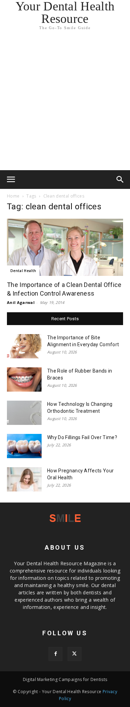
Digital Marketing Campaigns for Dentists (65, 679)
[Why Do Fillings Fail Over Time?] (24, 446)
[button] (11, 179)
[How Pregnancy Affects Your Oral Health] (24, 479)
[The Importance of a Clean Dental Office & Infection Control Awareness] (65, 247)
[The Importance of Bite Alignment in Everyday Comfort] (24, 346)
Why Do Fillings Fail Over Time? (82, 437)
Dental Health (23, 270)
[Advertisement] (65, 102)
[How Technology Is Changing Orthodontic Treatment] (24, 413)
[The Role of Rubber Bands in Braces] (24, 379)
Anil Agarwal (21, 302)
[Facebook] (55, 654)
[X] (74, 654)
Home (13, 196)
